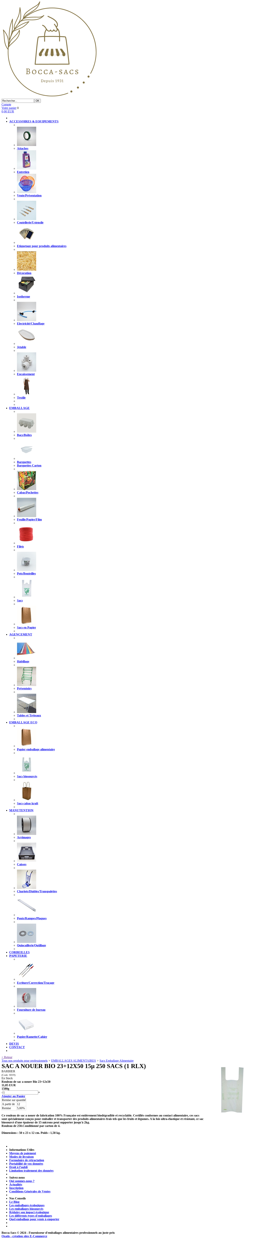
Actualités (15, 1184)
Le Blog (14, 1201)
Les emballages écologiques (26, 1205)
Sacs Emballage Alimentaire (117, 1060)
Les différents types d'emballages (30, 1215)
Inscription (16, 1188)
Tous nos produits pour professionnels (25, 1060)
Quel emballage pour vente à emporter (34, 1219)
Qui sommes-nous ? (21, 1181)
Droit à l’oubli (18, 1167)
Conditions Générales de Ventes (29, 1191)
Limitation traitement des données (31, 1170)
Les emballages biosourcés (26, 1208)
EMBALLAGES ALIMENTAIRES (73, 1060)
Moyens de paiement (22, 1153)
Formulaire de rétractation (26, 1160)
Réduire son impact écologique (29, 1212)
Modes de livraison (21, 1156)
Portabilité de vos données (26, 1163)
